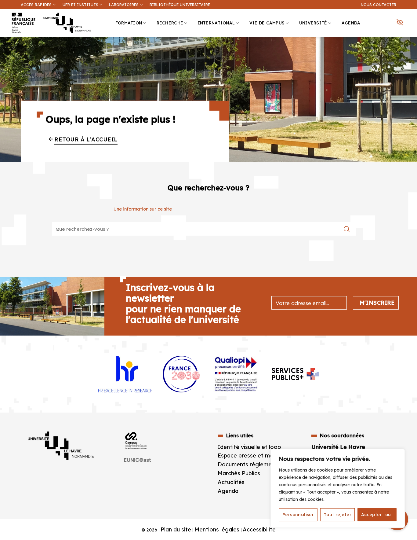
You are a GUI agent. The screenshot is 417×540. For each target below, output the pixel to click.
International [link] (216, 22)
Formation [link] (128, 22)
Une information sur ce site (143, 209)
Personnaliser (298, 514)
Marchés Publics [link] (240, 473)
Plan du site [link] (176, 529)
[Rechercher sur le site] (346, 229)
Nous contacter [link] (378, 4)
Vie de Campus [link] (267, 22)
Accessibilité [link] (259, 529)
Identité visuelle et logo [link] (249, 446)
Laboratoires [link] (124, 4)
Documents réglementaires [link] (254, 464)
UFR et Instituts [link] (80, 4)
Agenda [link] (351, 22)
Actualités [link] (231, 482)
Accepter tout (377, 514)
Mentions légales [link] (216, 529)
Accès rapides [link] (36, 4)
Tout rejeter (337, 514)
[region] (337, 488)
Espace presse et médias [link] (251, 455)
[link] (409, 48)
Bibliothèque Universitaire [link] (180, 4)
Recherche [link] (170, 22)
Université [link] (313, 22)
